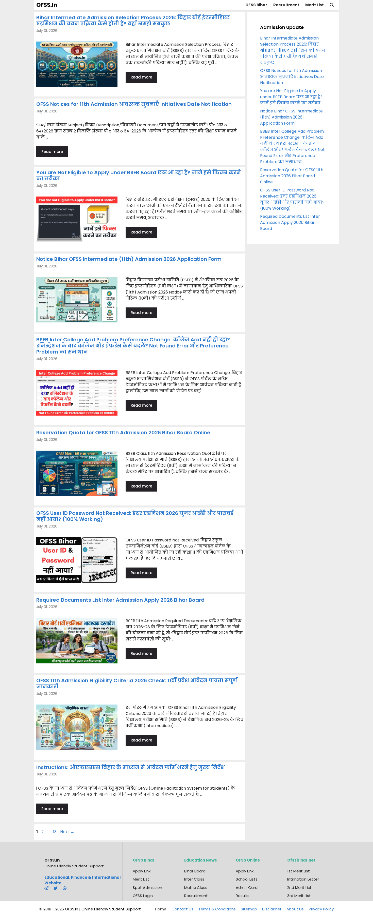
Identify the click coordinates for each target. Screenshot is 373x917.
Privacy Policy (321, 909)
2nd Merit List (299, 887)
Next (67, 832)
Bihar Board (195, 871)
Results (242, 895)
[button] (332, 5)
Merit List (314, 5)
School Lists (247, 879)
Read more (141, 77)
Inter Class (194, 879)
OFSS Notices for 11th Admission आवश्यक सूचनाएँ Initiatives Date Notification (134, 104)
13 (55, 832)
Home (160, 909)
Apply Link (141, 871)
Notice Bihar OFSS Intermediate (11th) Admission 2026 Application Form (129, 259)
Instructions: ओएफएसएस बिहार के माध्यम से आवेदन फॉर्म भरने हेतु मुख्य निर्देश (130, 767)
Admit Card (247, 887)
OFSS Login (143, 895)
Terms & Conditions (217, 909)
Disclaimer (271, 909)
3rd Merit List (299, 895)
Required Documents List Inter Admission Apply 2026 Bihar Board (120, 599)
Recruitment (286, 5)
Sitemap (249, 909)
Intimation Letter (303, 879)
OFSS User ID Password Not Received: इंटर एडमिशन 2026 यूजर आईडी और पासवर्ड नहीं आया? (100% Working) (134, 516)
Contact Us (182, 909)
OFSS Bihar (256, 5)
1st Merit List (298, 871)
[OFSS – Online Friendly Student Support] (48, 5)
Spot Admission (147, 887)
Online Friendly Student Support (74, 866)
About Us (295, 909)
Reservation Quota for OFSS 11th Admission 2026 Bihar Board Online (123, 432)
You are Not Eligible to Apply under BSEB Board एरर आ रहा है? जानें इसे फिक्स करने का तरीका (138, 175)
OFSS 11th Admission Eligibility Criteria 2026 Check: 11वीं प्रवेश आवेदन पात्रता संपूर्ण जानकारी (136, 683)
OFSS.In (52, 860)
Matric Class (195, 887)
